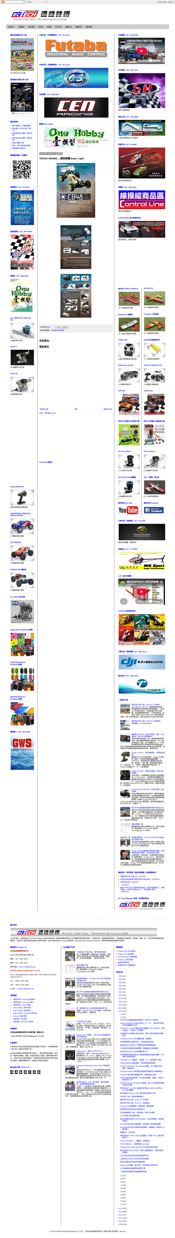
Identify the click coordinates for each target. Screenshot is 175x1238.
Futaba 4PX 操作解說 (126, 954)
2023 (121, 986)
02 (121, 1201)
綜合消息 (58, 27)
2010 (121, 1221)
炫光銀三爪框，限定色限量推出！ (132, 1097)
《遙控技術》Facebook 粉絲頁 (23, 999)
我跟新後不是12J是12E (129, 876)
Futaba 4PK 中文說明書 (126, 951)
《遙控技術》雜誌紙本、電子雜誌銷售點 (91, 952)
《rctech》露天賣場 (19, 1016)
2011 (121, 1218)
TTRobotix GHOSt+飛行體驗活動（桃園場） (136, 1039)
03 (121, 1198)
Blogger (122, 1231)
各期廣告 (21, 27)
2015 (121, 1011)
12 (121, 1014)
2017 (121, 1005)
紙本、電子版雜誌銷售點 (21, 146)
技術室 (40, 27)
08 (121, 1182)
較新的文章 (44, 409)
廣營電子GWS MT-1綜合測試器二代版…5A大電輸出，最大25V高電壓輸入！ (148, 735)
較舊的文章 (108, 409)
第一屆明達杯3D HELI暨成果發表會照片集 (91, 1008)
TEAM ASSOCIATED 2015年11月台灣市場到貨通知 (139, 1147)
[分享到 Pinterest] (66, 327)
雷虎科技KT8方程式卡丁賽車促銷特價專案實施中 (138, 1045)
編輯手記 (68, 27)
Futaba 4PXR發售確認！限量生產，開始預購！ (137, 1106)
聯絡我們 (78, 27)
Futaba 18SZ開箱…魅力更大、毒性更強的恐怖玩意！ (139, 1165)
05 (121, 1192)
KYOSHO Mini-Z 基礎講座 (127, 957)
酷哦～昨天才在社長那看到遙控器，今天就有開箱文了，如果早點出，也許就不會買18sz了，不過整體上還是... (142, 889)
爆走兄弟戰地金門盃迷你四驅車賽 (132, 1162)
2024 (121, 983)
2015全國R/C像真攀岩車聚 (130, 1116)
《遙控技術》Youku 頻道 (21, 1005)
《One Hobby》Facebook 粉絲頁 (24, 1013)
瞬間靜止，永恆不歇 (127, 1132)
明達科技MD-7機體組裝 (126, 965)
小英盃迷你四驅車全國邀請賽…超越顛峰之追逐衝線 (139, 1048)
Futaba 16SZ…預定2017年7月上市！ (90, 1051)
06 (121, 1188)
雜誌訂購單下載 (18, 143)
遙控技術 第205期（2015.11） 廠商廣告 (135, 1103)
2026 (121, 976)
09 (121, 1179)
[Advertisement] (76, 438)
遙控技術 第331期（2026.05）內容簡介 (146, 705)
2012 (121, 1215)
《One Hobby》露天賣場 (21, 1008)
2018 (121, 1002)
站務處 (49, 27)
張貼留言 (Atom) (50, 413)
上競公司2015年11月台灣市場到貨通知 (134, 1159)
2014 (121, 1208)
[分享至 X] (61, 327)
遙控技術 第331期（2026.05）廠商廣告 (146, 721)
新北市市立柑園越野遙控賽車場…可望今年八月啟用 (139, 1020)
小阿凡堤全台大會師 (83, 1022)
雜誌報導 (89, 27)
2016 (121, 1008)
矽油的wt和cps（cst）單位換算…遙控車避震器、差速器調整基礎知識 (92, 1083)
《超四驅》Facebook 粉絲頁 (22, 1022)
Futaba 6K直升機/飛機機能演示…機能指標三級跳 (138, 1075)
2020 (121, 995)
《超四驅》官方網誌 (19, 1019)
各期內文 (11, 27)
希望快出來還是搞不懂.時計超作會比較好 (135, 879)
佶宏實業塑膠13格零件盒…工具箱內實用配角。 (137, 1042)
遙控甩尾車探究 (124, 962)
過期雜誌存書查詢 (18, 148)
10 (121, 1176)
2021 (121, 992)
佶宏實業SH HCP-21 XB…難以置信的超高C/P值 (138, 1093)
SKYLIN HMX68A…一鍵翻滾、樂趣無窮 (135, 1141)
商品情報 (31, 27)
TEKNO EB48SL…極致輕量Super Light (134, 1144)
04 (121, 1195)
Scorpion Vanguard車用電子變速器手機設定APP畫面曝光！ (142, 1071)
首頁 (76, 409)
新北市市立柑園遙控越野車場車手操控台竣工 (148, 808)
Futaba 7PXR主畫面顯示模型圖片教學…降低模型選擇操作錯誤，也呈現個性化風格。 (148, 852)
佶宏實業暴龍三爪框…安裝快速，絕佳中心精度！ (138, 1113)
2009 (121, 1224)
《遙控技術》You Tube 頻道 (22, 1002)
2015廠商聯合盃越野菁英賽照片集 (132, 1168)
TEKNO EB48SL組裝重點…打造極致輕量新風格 (137, 1063)
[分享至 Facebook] (64, 327)
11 (121, 1017)
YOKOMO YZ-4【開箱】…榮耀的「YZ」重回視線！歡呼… (141, 1060)
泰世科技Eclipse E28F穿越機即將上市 (134, 1052)
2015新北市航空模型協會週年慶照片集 (134, 1156)
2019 (121, 998)
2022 (121, 989)
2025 (121, 979)
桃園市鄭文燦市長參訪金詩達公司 (132, 1109)
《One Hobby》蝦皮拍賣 (21, 1011)
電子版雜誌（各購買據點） (22, 126)
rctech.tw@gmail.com (26, 967)
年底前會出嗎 (125, 882)
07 (121, 1185)
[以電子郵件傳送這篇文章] (56, 327)
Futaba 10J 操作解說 (125, 960)
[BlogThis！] (59, 327)
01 (121, 1204)
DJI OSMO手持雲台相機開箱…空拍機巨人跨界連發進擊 (140, 1124)
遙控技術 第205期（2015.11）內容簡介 (134, 1100)
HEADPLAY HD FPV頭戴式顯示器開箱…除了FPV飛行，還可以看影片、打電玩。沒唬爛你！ (142, 1029)
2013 (121, 1212)
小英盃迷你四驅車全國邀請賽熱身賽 (133, 1172)
